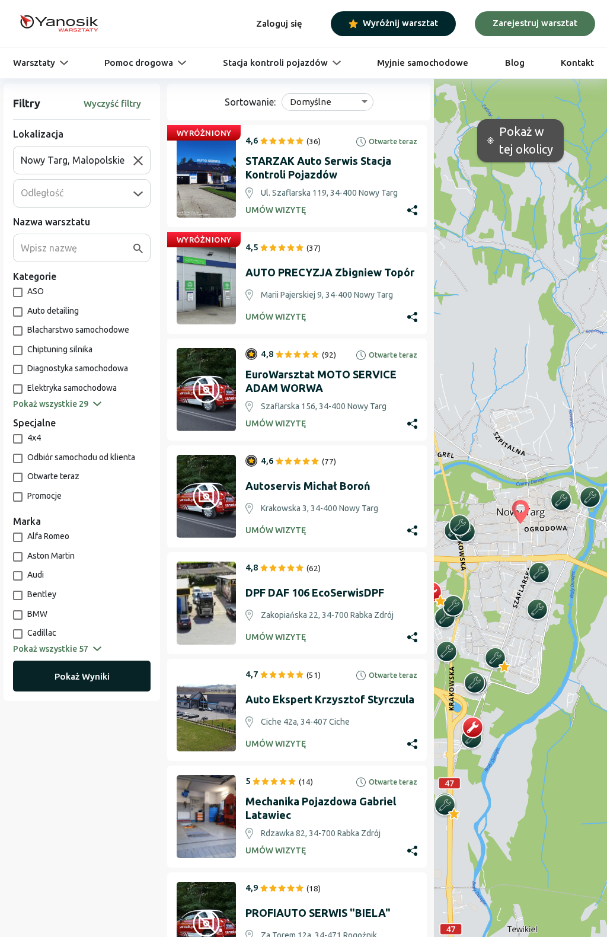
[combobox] (77, 160)
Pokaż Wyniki (82, 676)
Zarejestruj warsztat (535, 23)
